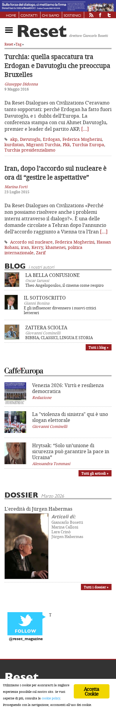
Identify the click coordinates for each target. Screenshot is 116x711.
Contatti (29, 16)
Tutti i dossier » (96, 587)
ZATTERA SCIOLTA (46, 327)
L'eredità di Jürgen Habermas (38, 509)
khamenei (55, 247)
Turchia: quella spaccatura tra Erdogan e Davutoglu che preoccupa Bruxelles (57, 65)
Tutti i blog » (99, 347)
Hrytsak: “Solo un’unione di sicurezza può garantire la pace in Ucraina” (70, 451)
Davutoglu (30, 139)
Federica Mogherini (82, 139)
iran (25, 247)
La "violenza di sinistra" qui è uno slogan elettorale (70, 417)
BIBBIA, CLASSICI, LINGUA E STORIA (59, 337)
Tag (18, 44)
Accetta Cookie (91, 691)
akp (14, 139)
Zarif (41, 252)
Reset (8, 44)
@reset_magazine (26, 639)
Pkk (66, 144)
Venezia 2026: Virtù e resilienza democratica (68, 388)
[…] (85, 129)
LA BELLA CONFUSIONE (52, 275)
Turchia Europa (88, 144)
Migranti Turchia (43, 144)
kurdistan (14, 144)
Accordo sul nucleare (31, 242)
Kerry (37, 247)
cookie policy (51, 698)
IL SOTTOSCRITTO (45, 297)
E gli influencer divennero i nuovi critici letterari (60, 310)
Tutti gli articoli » (95, 473)
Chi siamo (50, 16)
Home (11, 16)
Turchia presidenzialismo (29, 150)
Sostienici (72, 16)
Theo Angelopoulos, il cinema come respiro (64, 285)
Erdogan (51, 139)
